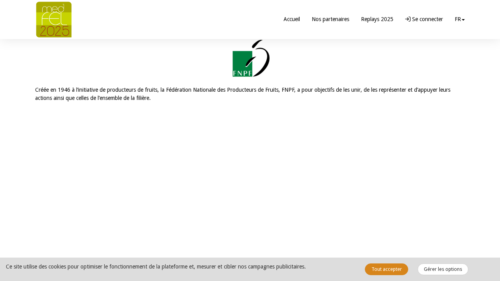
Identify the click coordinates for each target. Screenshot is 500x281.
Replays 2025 (377, 19)
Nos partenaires (330, 19)
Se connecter (427, 19)
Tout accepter (386, 269)
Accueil (292, 19)
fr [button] (458, 19)
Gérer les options (443, 269)
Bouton (249, 58)
